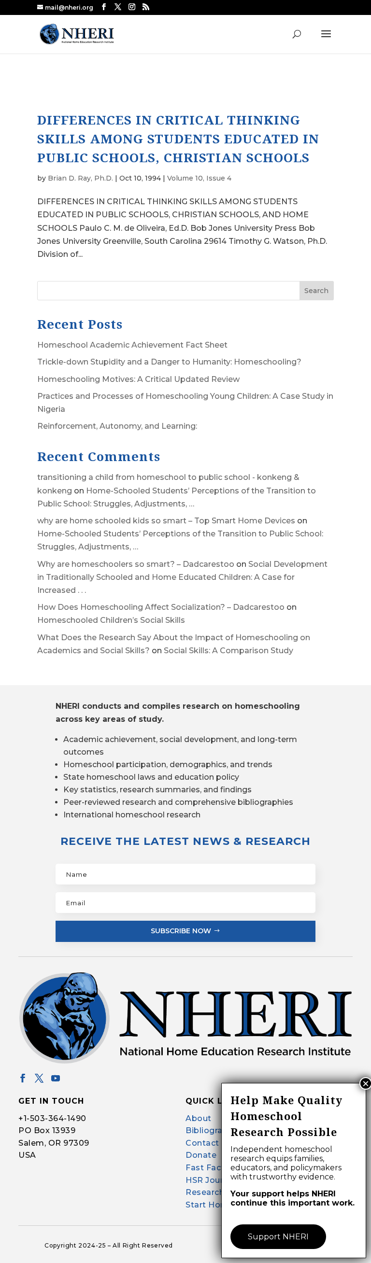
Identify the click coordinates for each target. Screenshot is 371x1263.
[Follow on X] (39, 1078)
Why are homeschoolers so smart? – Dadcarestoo (135, 564)
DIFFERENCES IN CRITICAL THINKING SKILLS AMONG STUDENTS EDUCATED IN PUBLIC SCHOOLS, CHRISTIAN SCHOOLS (178, 138)
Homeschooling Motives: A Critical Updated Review (138, 379)
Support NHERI (278, 1236)
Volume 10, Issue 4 (199, 178)
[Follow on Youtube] (55, 1078)
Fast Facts (207, 1167)
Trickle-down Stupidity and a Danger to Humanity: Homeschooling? (169, 361)
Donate (201, 1155)
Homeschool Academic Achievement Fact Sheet (132, 345)
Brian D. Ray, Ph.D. (80, 178)
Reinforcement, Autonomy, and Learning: (117, 426)
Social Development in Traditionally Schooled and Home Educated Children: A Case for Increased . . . (182, 577)
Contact (202, 1143)
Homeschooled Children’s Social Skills (111, 620)
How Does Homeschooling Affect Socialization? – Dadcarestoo (161, 607)
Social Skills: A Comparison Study (228, 650)
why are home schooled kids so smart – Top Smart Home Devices (166, 520)
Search (316, 290)
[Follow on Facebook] (22, 1078)
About (199, 1118)
